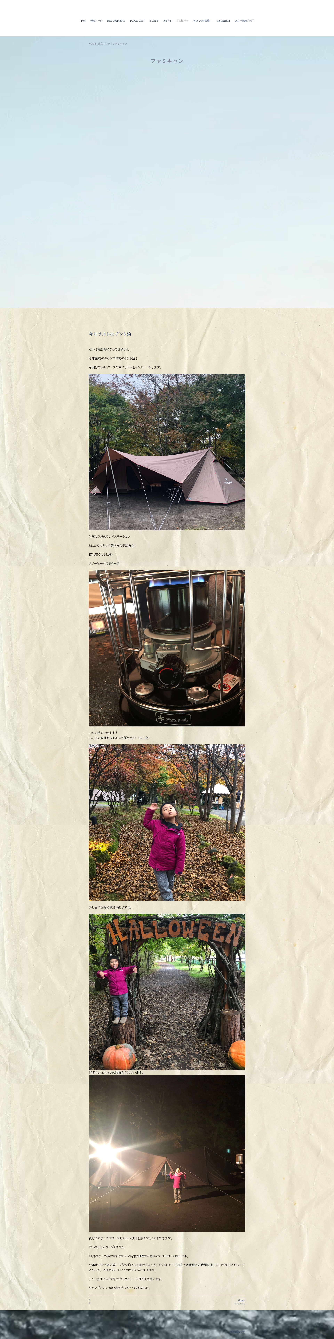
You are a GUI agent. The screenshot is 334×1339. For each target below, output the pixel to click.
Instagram (223, 20)
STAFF (154, 20)
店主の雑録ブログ (244, 20)
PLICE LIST (137, 20)
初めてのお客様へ (202, 20)
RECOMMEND (116, 20)
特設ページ (96, 20)
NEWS (168, 20)
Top (83, 20)
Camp (241, 1299)
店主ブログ (104, 43)
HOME (92, 43)
